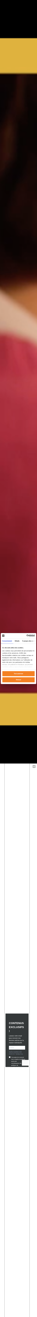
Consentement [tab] (7, 641)
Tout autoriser (18, 673)
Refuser (18, 679)
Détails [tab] (17, 641)
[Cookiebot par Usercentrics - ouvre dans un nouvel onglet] (26, 635)
